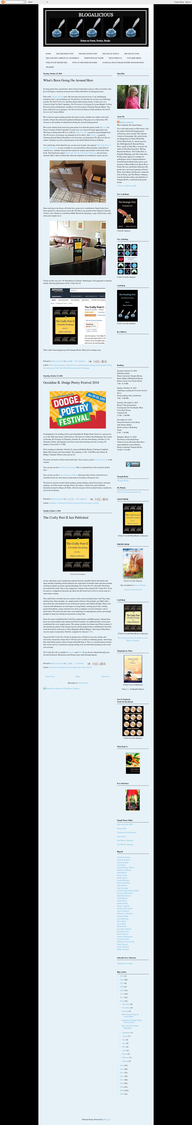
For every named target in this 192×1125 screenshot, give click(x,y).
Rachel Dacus (122, 877)
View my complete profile (127, 185)
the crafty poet (48, 368)
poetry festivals (81, 503)
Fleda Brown (122, 872)
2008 (122, 1090)
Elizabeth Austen (123, 857)
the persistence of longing (79, 368)
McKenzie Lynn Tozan (125, 941)
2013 (122, 1072)
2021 (122, 983)
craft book (53, 667)
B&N (80, 652)
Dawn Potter (121, 921)
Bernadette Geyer (123, 895)
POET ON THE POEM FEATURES (84, 62)
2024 (122, 976)
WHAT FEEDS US (115, 58)
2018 (122, 994)
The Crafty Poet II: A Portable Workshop (81, 153)
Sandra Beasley (123, 862)
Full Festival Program (67, 467)
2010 (122, 1083)
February (125, 1057)
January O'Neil (122, 916)
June (124, 1043)
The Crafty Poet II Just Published (65, 517)
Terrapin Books (57, 96)
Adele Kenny (122, 900)
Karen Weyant (122, 944)
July (124, 1039)
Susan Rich (121, 923)
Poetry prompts (71, 667)
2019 (122, 990)
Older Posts (105, 676)
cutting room (95, 365)
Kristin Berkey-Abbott (125, 867)
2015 (122, 1065)
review (104, 127)
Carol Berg (121, 865)
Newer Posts (50, 676)
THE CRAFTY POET (131, 53)
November (126, 1007)
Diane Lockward (126, 122)
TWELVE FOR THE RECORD (56, 62)
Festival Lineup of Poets (68, 475)
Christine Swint (123, 939)
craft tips (61, 667)
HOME (48, 53)
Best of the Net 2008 (125, 824)
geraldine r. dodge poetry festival (61, 503)
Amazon (71, 652)
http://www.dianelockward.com (129, 492)
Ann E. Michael (123, 911)
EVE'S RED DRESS (134, 58)
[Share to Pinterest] (105, 361)
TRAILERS (50, 67)
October (125, 1011)
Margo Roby (122, 926)
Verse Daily (121, 836)
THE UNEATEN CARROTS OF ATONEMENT (62, 58)
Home (78, 676)
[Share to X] (100, 361)
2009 (122, 1087)
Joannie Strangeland (125, 936)
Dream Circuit (81, 132)
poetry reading (93, 503)
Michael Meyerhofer (125, 908)
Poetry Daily (122, 828)
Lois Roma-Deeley (124, 929)
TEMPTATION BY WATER (93, 58)
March (125, 1054)
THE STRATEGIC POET (65, 53)
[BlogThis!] (97, 361)
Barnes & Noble (140, 585)
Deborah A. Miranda (125, 913)
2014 (122, 1069)
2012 (122, 1076)
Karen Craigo (122, 875)
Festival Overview (101, 459)
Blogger (107, 1119)
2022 (122, 979)
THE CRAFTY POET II (110, 53)
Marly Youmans (123, 949)
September (126, 1032)
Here (128, 689)
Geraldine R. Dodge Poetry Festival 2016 (71, 382)
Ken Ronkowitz (123, 931)
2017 (122, 997)
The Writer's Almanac (125, 840)
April (124, 1050)
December (126, 1004)
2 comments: (80, 663)
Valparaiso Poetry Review (127, 832)
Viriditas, (93, 135)
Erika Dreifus (122, 885)
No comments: (80, 361)
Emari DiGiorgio (123, 880)
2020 (122, 986)
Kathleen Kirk (122, 903)
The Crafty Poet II (62, 368)
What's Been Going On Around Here (68, 80)
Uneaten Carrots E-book (133, 589)
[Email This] (94, 361)
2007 (122, 1094)
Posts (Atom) (83, 683)
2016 (122, 1001)
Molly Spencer (122, 934)
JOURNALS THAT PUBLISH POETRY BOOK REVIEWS (123, 62)
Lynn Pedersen (122, 918)
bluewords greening (56, 365)
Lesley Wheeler (123, 946)
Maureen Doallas (123, 882)
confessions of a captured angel (77, 365)
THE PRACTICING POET (88, 53)
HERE (90, 631)
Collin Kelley (122, 898)
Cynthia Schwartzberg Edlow (128, 890)
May (124, 1046)
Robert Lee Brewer (124, 870)
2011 (122, 1079)
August (125, 1036)
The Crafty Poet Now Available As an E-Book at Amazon (133, 639)
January (125, 1061)
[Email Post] (90, 361)
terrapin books (105, 365)
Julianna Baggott (123, 859)
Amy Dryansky (122, 888)
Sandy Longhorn (123, 906)
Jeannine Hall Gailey (125, 893)
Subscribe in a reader (125, 963)
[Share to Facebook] (102, 361)
